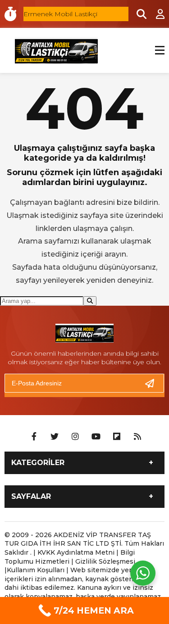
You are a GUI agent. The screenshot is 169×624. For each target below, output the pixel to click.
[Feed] (137, 437)
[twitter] (54, 437)
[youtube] (96, 437)
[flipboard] (117, 437)
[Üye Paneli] (155, 14)
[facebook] (34, 437)
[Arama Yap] (137, 14)
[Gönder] (153, 383)
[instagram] (75, 437)
